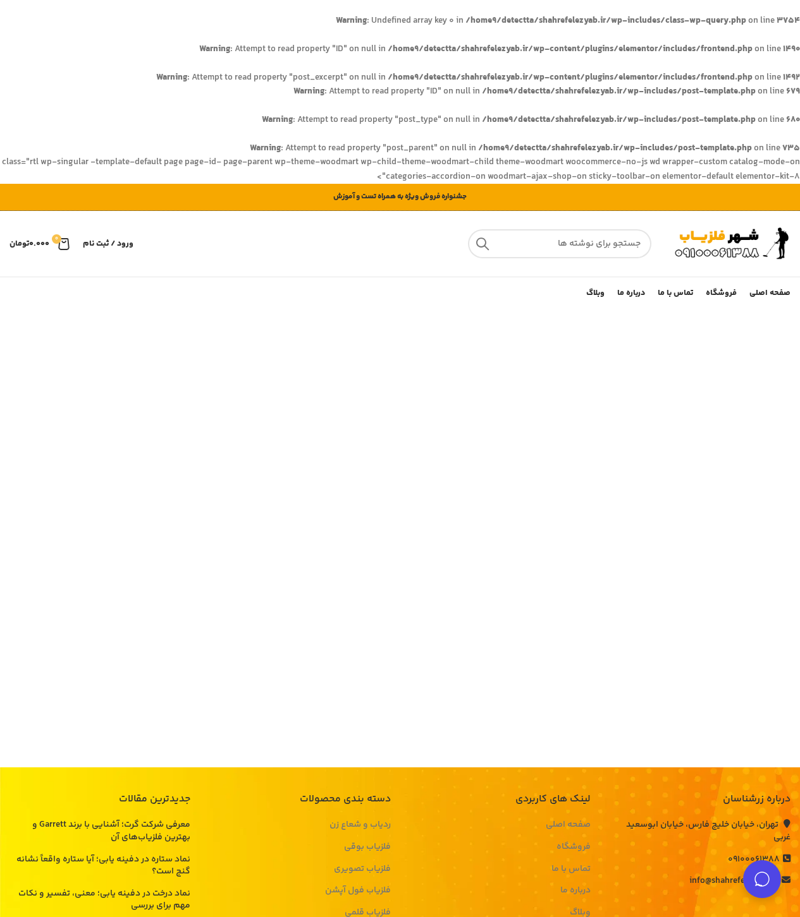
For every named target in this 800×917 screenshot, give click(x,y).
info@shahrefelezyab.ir (733, 881)
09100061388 (754, 859)
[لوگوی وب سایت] (727, 244)
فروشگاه (574, 847)
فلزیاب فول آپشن (358, 891)
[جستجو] (482, 243)
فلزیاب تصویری (362, 869)
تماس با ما (571, 869)
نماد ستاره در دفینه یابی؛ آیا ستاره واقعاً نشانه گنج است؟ (103, 866)
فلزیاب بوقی (367, 847)
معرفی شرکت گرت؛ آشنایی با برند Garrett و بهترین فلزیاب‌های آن (111, 831)
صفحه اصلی (568, 825)
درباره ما (575, 891)
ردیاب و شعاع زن (360, 825)
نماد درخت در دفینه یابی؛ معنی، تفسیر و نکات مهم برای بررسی (104, 900)
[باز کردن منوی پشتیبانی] (762, 879)
